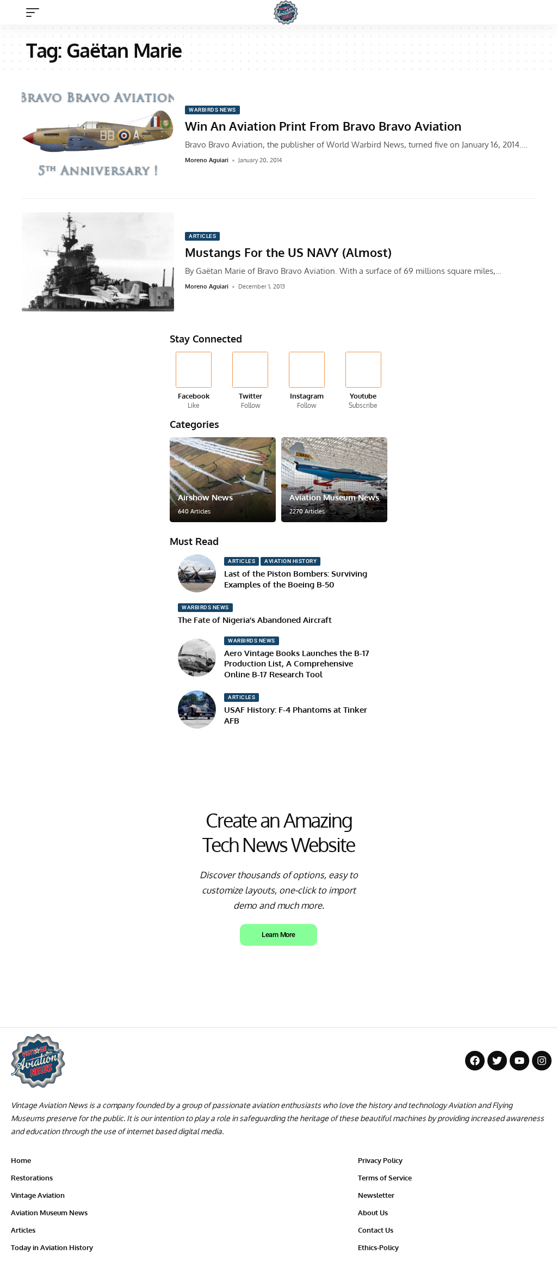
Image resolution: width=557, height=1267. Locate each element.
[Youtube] (363, 381)
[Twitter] (250, 381)
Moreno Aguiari (206, 160)
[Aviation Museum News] (334, 479)
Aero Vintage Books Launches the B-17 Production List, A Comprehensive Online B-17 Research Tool (296, 664)
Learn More (278, 935)
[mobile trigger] (35, 12)
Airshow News (205, 497)
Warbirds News (212, 110)
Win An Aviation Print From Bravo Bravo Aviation (323, 125)
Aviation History (290, 561)
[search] (538, 12)
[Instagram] (307, 381)
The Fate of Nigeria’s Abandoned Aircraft (255, 620)
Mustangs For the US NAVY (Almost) (288, 252)
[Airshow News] (223, 479)
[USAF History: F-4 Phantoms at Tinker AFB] (197, 709)
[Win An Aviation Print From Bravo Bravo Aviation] (98, 135)
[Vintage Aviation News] (286, 12)
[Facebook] (194, 381)
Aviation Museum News (334, 497)
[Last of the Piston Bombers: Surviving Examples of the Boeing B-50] (197, 573)
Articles (202, 236)
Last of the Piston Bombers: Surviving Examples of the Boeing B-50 (295, 579)
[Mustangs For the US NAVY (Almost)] (98, 261)
